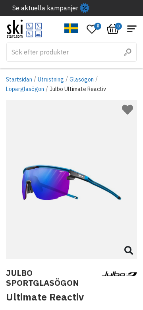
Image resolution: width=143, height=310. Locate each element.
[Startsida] (24, 29)
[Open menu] (132, 28)
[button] (71, 28)
